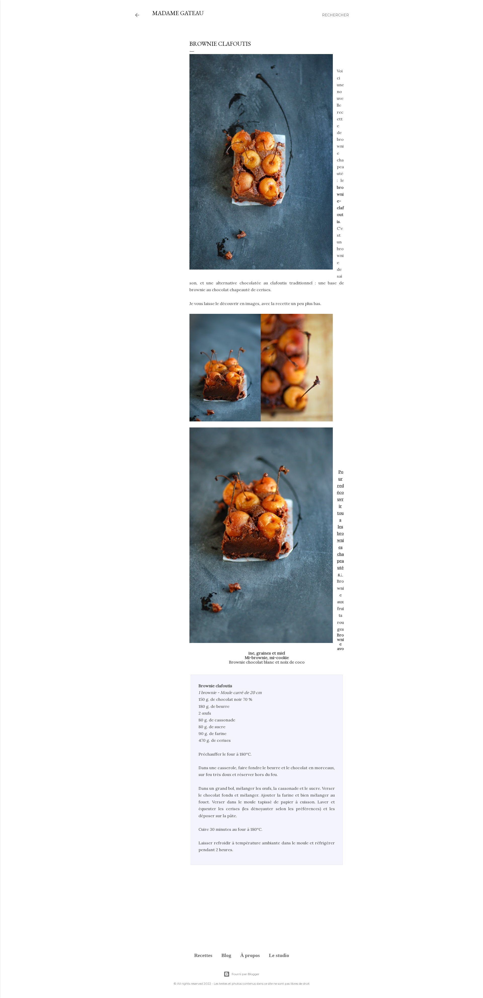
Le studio (279, 955)
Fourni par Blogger (245, 974)
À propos (250, 955)
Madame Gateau (178, 13)
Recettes (203, 955)
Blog (226, 955)
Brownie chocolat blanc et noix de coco (267, 662)
